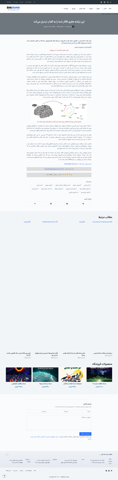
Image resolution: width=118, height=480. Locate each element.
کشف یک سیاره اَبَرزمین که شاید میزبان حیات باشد (97, 461)
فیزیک (91, 9)
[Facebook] (107, 2)
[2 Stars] (69, 174)
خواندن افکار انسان (85, 189)
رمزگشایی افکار (59, 189)
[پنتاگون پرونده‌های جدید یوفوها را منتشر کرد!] (27, 461)
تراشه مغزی (48, 185)
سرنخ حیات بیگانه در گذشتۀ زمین (103, 353)
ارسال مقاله (9, 2)
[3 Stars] (67, 174)
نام (89, 412)
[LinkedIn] (51, 203)
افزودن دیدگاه (86, 417)
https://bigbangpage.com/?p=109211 (54, 169)
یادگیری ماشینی (73, 192)
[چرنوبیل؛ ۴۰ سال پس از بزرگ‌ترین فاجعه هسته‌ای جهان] (82, 461)
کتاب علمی (82, 9)
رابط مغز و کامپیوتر (71, 189)
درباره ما (21, 2)
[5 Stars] (64, 174)
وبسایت (44, 412)
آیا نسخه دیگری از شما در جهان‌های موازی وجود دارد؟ (42, 461)
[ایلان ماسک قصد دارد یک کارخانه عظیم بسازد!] (72, 285)
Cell (70, 160)
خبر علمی (40, 185)
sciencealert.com (69, 164)
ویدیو (73, 9)
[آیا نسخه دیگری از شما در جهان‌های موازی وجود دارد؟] (55, 461)
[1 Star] (71, 175)
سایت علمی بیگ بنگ (13, 10)
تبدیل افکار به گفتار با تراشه (62, 185)
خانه (34, 2)
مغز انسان (35, 189)
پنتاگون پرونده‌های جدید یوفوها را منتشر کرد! (16, 461)
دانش (105, 9)
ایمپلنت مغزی (77, 185)
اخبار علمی (87, 185)
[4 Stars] (66, 174)
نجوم (98, 9)
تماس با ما (15, 2)
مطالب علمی (52, 26)
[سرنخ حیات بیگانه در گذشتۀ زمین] (100, 285)
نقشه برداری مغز (85, 192)
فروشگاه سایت (28, 2)
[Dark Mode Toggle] (4, 475)
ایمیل (66, 412)
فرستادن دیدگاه (85, 434)
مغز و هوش (46, 26)
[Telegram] (35, 203)
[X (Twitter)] (104, 2)
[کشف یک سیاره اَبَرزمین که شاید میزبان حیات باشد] (109, 461)
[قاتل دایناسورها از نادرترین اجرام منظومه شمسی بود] (45, 285)
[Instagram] (101, 2)
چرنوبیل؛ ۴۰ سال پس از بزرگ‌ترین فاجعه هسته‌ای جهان (69, 461)
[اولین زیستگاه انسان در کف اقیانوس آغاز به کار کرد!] (18, 285)
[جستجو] (110, 2)
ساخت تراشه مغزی (46, 189)
